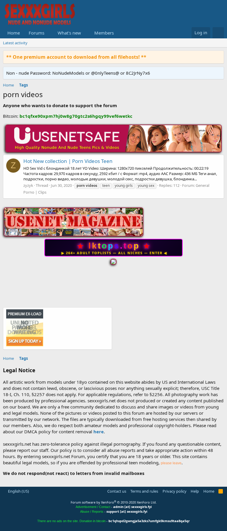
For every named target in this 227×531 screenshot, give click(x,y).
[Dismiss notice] (218, 57)
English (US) (18, 491)
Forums (36, 33)
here (98, 431)
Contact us (116, 491)
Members (104, 33)
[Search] (218, 32)
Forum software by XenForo (114, 502)
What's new (69, 33)
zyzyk (28, 185)
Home (13, 33)
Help (195, 491)
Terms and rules (144, 491)
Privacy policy (175, 491)
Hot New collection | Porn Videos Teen (68, 161)
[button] (49, 32)
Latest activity (15, 42)
